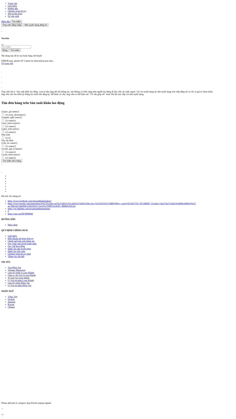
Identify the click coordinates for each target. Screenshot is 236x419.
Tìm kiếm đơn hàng (12, 161)
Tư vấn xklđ (13, 16)
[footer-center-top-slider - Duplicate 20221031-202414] (1, 81)
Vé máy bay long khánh (18, 278)
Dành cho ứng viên (16, 251)
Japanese (11, 302)
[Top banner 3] (1, 30)
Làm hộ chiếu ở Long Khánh (21, 273)
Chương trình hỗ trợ (17, 11)
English (11, 299)
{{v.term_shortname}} (15, 115)
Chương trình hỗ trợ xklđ (19, 254)
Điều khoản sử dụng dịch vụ (20, 238)
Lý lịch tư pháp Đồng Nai (19, 285)
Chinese (11, 307)
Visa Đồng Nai (14, 267)
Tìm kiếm (16, 21)
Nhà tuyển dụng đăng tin (36, 25)
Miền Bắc (6, 21)
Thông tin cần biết (16, 256)
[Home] (1, 28)
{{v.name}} (10, 120)
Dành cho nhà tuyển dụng (19, 249)
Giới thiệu (12, 6)
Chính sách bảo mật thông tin (21, 241)
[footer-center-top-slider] (1, 71)
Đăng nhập (12, 225)
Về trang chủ (7, 63)
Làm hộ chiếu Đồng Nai (19, 283)
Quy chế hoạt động (16, 246)
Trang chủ (12, 3)
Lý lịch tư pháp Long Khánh (21, 280)
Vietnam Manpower (17, 270)
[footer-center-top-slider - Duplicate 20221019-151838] (1, 86)
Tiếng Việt (12, 297)
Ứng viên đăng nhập (12, 25)
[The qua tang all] (1, 76)
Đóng (5, 50)
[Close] (2, 44)
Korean (11, 304)
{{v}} (7, 138)
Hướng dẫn (13, 8)
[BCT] (1, 171)
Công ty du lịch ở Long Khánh (22, 275)
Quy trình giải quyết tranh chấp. (22, 243)
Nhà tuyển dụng (15, 14)
